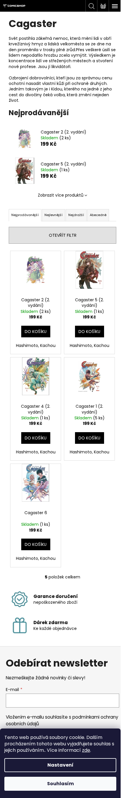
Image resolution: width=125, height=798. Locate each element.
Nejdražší (76, 215)
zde (86, 750)
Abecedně (98, 215)
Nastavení (60, 765)
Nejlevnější (53, 215)
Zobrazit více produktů (60, 195)
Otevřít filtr (62, 235)
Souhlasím (60, 783)
